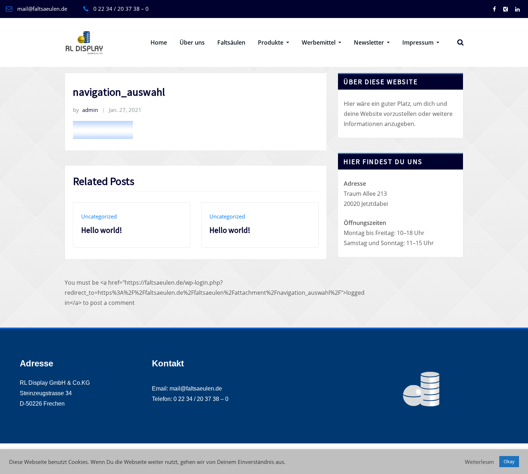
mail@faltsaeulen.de (42, 8)
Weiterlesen (479, 462)
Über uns (192, 42)
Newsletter (369, 42)
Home (158, 42)
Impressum (418, 42)
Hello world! (101, 230)
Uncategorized (99, 216)
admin (85, 109)
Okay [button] (509, 461)
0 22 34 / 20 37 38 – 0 (121, 8)
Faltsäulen (231, 42)
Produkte (271, 42)
